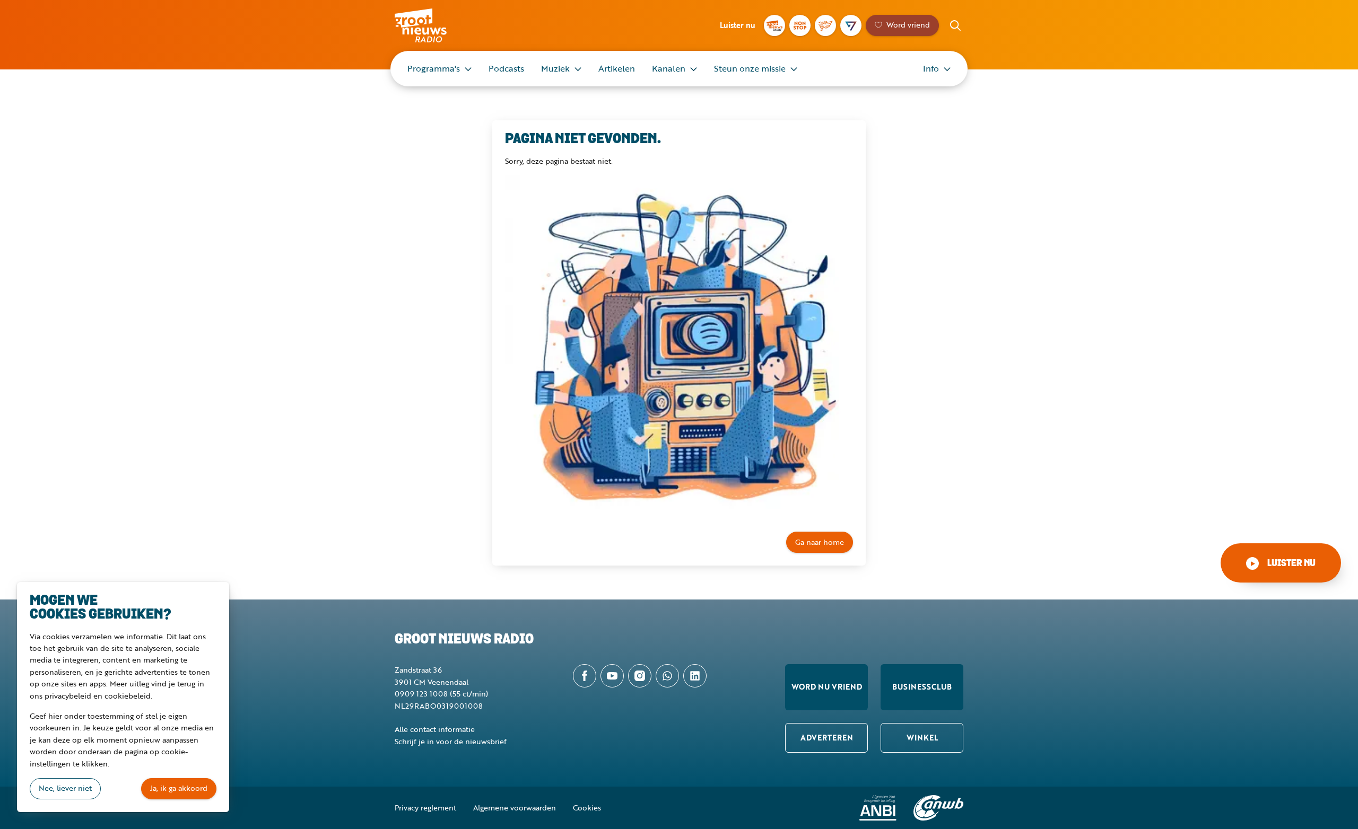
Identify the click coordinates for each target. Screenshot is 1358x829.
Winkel (922, 737)
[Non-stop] (800, 25)
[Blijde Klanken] (825, 25)
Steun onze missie (750, 68)
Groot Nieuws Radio (432, 25)
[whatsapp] (667, 675)
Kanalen (668, 68)
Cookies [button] (587, 807)
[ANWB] (938, 808)
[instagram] (639, 675)
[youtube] (612, 675)
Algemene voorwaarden (514, 807)
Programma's (433, 68)
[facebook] (584, 675)
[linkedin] (695, 675)
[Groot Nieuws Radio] (774, 25)
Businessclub (922, 686)
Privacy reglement (425, 807)
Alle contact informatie (435, 729)
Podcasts (506, 68)
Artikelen (616, 68)
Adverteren (826, 737)
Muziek (555, 68)
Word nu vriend (826, 686)
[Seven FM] (850, 25)
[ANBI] (877, 808)
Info (931, 68)
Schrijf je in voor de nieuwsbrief (451, 741)
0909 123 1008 (421, 693)
